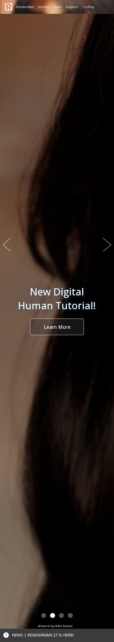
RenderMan (25, 7)
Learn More (57, 326)
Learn (57, 7)
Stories (43, 7)
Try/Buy (88, 7)
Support (72, 7)
